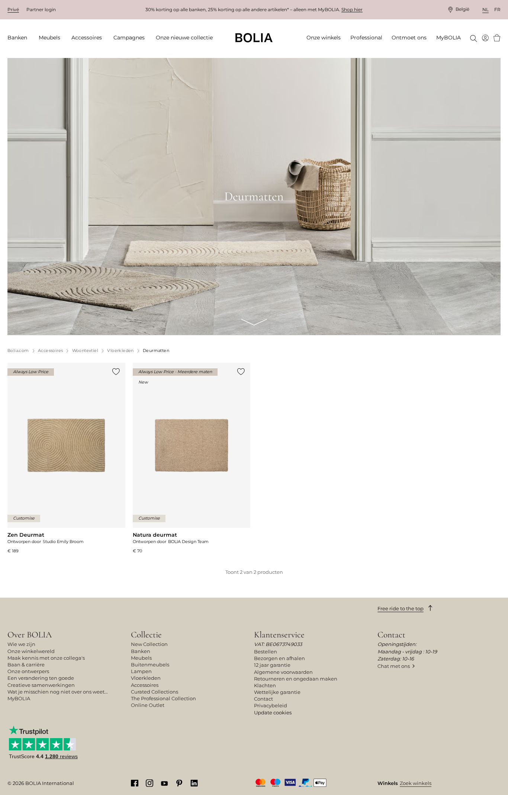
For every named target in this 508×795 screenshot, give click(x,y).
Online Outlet (147, 705)
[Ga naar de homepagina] (254, 37)
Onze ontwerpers (28, 671)
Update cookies (273, 712)
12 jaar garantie (272, 665)
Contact (263, 699)
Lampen (141, 671)
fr (497, 9)
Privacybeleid (270, 705)
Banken (140, 651)
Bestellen (265, 652)
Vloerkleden (146, 678)
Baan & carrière (26, 665)
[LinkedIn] (194, 782)
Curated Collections (154, 692)
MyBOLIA (18, 698)
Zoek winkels (415, 783)
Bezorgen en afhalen (279, 658)
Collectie (146, 634)
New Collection (149, 644)
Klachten (265, 685)
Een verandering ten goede (40, 678)
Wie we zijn (21, 644)
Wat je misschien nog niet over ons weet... (57, 692)
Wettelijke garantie (277, 692)
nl (485, 9)
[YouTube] (164, 782)
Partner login (41, 9)
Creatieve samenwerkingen (41, 685)
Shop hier (352, 9)
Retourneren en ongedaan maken (295, 679)
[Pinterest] (179, 782)
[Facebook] (134, 782)
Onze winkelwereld (31, 651)
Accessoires (144, 685)
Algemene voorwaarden (283, 672)
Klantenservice (279, 634)
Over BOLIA (29, 634)
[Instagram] (149, 782)
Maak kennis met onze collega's (46, 658)
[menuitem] (19, 38)
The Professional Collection (163, 698)
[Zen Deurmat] (66, 458)
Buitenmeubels (150, 665)
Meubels (141, 658)
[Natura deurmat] (192, 458)
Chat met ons (393, 666)
